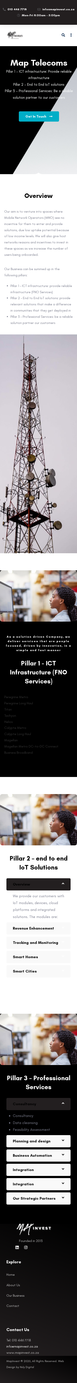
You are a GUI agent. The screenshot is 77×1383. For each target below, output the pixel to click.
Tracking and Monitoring (35, 942)
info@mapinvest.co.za (22, 1346)
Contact (12, 1306)
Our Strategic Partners (34, 1198)
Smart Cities (25, 971)
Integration (23, 1169)
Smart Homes (25, 957)
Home (10, 1275)
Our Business (15, 1295)
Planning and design (31, 1141)
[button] (38, 884)
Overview (21, 884)
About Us (13, 1285)
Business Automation (32, 1155)
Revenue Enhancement (33, 928)
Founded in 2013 (31, 1241)
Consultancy (24, 1104)
